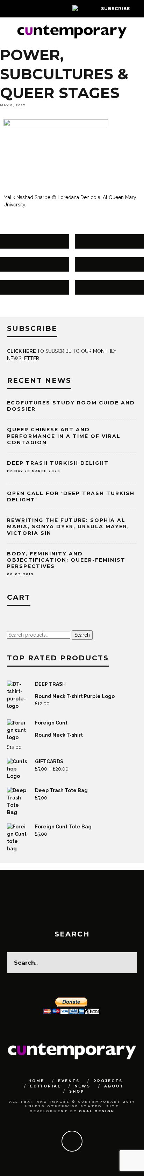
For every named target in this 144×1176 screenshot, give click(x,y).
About (114, 1086)
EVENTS (69, 1081)
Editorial (45, 1086)
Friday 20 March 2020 (33, 471)
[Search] (138, 8)
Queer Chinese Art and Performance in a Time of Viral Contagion (64, 435)
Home (36, 1081)
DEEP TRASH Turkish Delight (58, 463)
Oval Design (97, 1111)
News (82, 1086)
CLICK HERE (22, 351)
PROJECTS (108, 1081)
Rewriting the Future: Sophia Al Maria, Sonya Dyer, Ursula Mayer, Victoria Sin (68, 526)
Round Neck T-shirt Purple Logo (75, 696)
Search (82, 635)
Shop (77, 1091)
